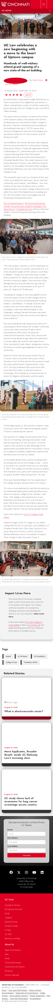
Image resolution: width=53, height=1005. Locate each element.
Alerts (4, 990)
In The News (22, 656)
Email (7, 913)
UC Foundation (39, 656)
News (7, 958)
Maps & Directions (13, 950)
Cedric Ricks (37, 80)
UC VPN (8, 934)
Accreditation (35, 998)
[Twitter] (18, 872)
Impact (8, 656)
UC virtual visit (34, 625)
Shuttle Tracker (11, 926)
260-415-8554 (11, 84)
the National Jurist (24, 209)
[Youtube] (34, 872)
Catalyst (8, 917)
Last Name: (12, 846)
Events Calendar (12, 975)
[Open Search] (44, 4)
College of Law (11, 662)
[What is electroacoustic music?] (26, 687)
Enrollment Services (13, 909)
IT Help (8, 930)
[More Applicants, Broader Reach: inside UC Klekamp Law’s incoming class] (26, 733)
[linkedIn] (42, 872)
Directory (9, 971)
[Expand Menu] (50, 10)
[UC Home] (15, 4)
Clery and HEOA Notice (18, 990)
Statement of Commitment (27, 993)
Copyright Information (19, 998)
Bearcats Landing (12, 938)
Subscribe (26, 855)
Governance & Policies (15, 966)
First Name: (12, 838)
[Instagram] (26, 872)
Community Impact (13, 962)
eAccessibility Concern (19, 995)
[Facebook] (11, 872)
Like (27, 95)
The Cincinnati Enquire (13, 203)
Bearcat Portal (11, 921)
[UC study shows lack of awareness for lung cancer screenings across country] (26, 780)
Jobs (7, 954)
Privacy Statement (37, 995)
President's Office (30, 662)
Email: (10, 829)
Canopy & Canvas (12, 905)
